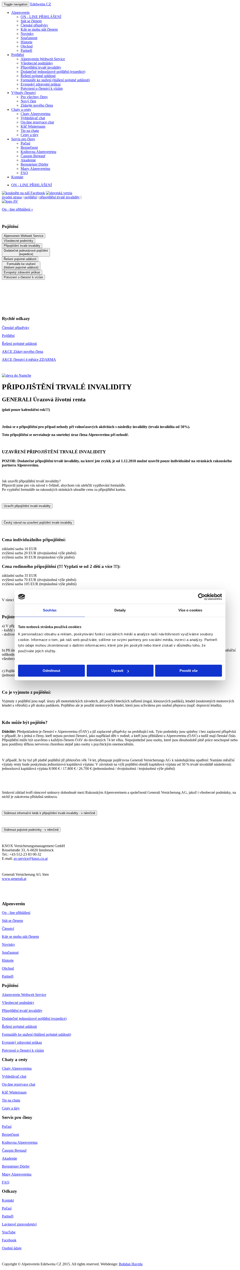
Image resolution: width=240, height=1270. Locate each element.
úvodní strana (12, 197)
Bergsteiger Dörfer (34, 164)
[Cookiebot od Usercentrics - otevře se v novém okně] (201, 596)
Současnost (29, 38)
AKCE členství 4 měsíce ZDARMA (29, 359)
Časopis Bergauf (33, 156)
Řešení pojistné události (38, 76)
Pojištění (8, 336)
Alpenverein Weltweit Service (43, 59)
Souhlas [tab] (49, 610)
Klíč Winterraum (33, 126)
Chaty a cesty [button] (21, 110)
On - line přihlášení (16, 913)
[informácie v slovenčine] (59, 193)
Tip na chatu (30, 131)
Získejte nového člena (37, 105)
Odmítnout (51, 671)
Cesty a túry (29, 135)
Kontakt (17, 177)
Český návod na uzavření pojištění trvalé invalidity (38, 522)
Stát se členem (31, 21)
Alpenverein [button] (20, 13)
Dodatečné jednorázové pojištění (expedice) (53, 72)
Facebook (9, 1240)
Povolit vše (189, 671)
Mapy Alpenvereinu (35, 169)
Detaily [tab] (120, 610)
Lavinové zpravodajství (19, 1224)
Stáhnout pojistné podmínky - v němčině (31, 829)
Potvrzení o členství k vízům (42, 88)
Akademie (28, 160)
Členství (8, 929)
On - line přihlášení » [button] (17, 209)
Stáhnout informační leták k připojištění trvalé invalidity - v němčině (49, 813)
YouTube (8, 1232)
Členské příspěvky (34, 25)
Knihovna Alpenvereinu (38, 152)
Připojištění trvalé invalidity (41, 67)
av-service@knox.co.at (31, 858)
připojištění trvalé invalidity (59, 197)
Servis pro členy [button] (23, 139)
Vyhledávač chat (33, 118)
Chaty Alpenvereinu (35, 114)
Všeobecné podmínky (37, 63)
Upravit (117, 671)
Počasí (25, 143)
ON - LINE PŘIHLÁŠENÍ (41, 17)
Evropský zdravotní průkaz (41, 84)
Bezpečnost (29, 147)
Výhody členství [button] (23, 93)
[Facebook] (23, 193)
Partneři (26, 50)
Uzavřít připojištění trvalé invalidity (27, 506)
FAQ (24, 173)
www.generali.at (14, 879)
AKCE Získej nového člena (22, 352)
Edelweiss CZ (40, 4)
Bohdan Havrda (130, 1264)
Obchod (27, 46)
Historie (26, 42)
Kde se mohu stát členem (39, 29)
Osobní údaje (12, 1248)
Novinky (27, 34)
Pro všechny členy (34, 97)
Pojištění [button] (17, 55)
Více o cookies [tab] (190, 610)
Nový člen (28, 101)
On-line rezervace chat (37, 122)
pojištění (30, 197)
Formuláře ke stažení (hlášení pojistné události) (55, 80)
